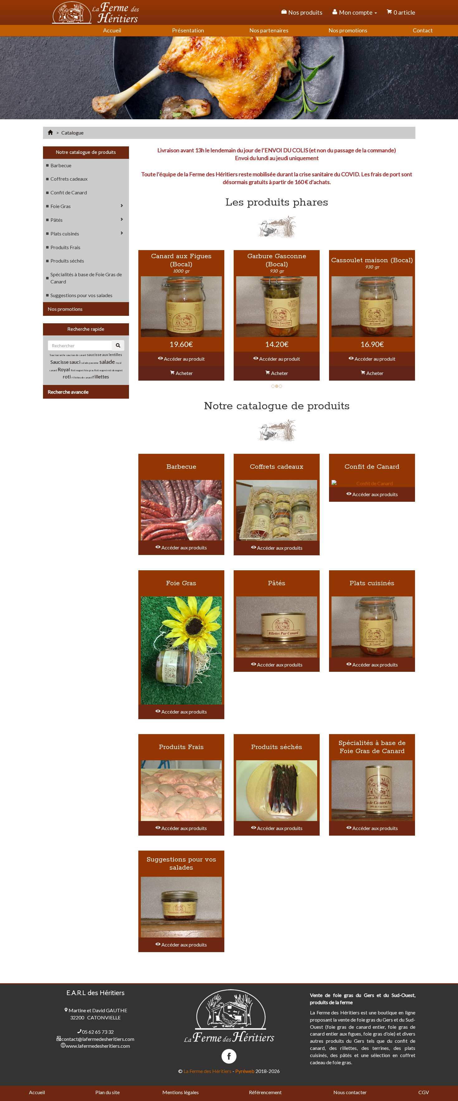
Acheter (184, 373)
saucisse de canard (76, 355)
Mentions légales (180, 1092)
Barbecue (60, 165)
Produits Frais (65, 247)
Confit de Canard (68, 192)
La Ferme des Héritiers (207, 1071)
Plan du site (107, 1092)
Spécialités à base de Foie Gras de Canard (86, 277)
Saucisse (59, 362)
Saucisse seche (57, 355)
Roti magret (100, 370)
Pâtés (56, 220)
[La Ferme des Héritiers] (95, 12)
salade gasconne (89, 362)
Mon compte (356, 12)
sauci (74, 362)
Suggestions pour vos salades (81, 295)
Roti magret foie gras (82, 370)
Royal (64, 369)
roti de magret (114, 370)
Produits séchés (67, 260)
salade (107, 361)
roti (67, 376)
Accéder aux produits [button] (183, 547)
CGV (423, 1092)
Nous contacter (350, 1092)
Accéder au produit (184, 359)
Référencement (265, 1092)
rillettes (101, 376)
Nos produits (304, 12)
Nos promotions (65, 309)
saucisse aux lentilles (104, 355)
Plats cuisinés (64, 233)
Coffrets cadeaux (69, 179)
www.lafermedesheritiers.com (98, 1046)
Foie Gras (60, 206)
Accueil (37, 1092)
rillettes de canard (82, 377)
